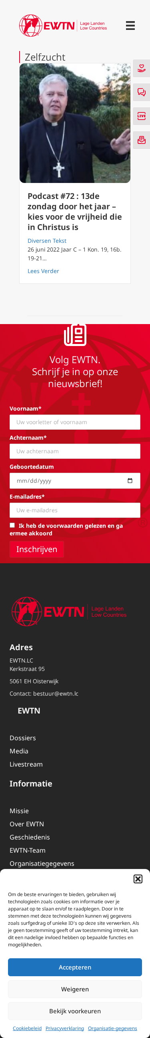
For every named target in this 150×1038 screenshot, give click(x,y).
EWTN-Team (28, 850)
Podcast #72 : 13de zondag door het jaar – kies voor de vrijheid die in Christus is (75, 211)
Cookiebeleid (27, 1028)
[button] (138, 879)
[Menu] (130, 25)
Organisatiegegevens (42, 863)
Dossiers (23, 737)
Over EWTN (27, 824)
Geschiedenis (30, 837)
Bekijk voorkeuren (75, 1011)
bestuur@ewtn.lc (55, 693)
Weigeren (75, 989)
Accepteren (75, 967)
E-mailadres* (27, 496)
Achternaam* (28, 437)
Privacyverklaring (65, 1028)
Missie (19, 810)
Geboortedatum (32, 466)
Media (19, 751)
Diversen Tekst (47, 240)
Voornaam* (26, 408)
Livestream (26, 764)
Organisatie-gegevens (112, 1028)
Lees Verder (43, 271)
